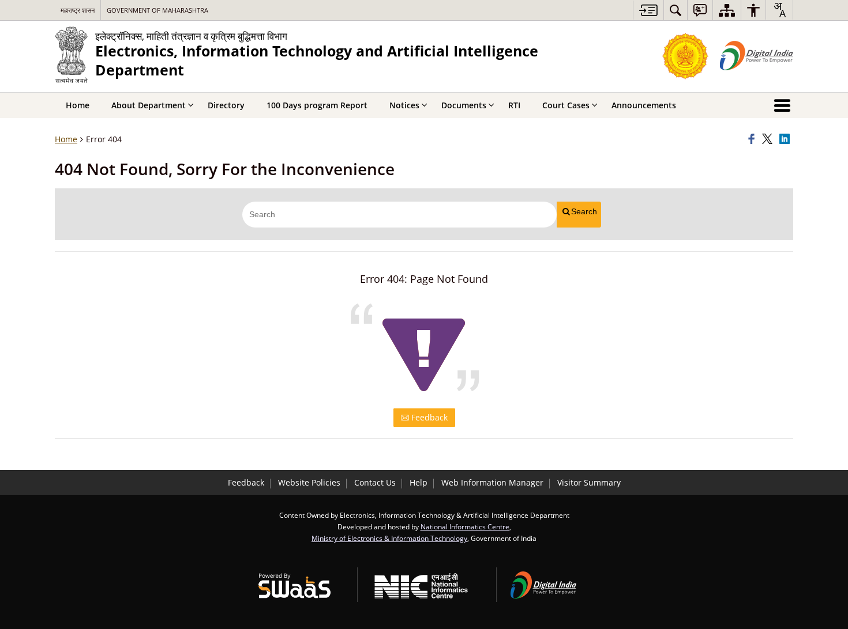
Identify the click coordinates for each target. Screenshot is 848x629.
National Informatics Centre (465, 526)
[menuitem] (675, 10)
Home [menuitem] (77, 105)
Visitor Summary (589, 482)
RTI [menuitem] (514, 105)
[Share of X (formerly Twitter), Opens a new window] (769, 139)
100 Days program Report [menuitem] (317, 105)
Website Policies (309, 482)
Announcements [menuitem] (643, 105)
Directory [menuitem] (226, 105)
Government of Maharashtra (157, 10)
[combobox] (779, 10)
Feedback (428, 417)
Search (584, 211)
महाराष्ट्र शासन (78, 10)
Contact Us (375, 482)
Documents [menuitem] (463, 105)
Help (418, 482)
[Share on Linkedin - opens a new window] (786, 139)
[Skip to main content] (648, 10)
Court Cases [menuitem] (566, 105)
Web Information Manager (492, 482)
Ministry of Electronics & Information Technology (389, 538)
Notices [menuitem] (404, 105)
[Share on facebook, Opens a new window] (753, 139)
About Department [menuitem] (148, 105)
